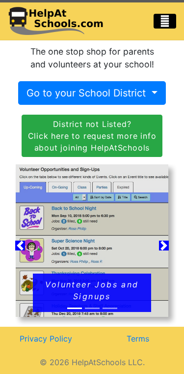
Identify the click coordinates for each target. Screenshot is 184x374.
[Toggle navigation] (165, 21)
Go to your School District (87, 93)
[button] (20, 245)
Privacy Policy (46, 338)
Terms (138, 338)
